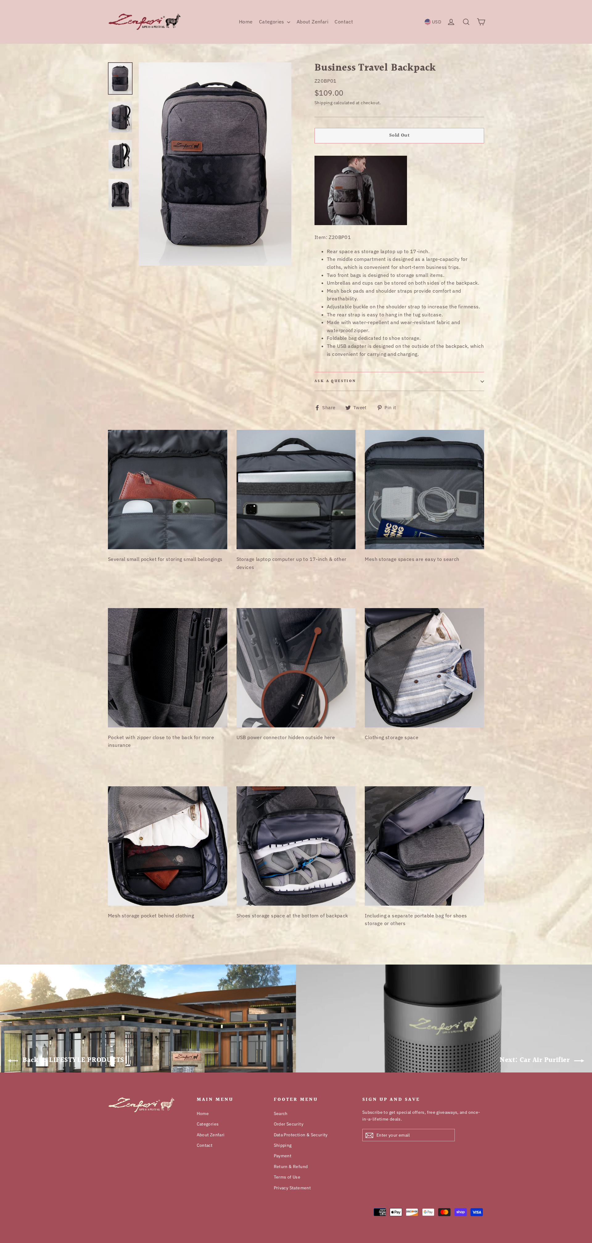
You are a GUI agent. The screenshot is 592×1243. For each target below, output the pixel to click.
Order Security (289, 1124)
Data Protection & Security (301, 1135)
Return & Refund (291, 1166)
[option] (215, 164)
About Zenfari (312, 22)
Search (281, 1113)
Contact (344, 22)
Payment (283, 1156)
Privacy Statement (292, 1188)
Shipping (323, 102)
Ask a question (335, 381)
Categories (272, 22)
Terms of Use (287, 1177)
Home (246, 22)
